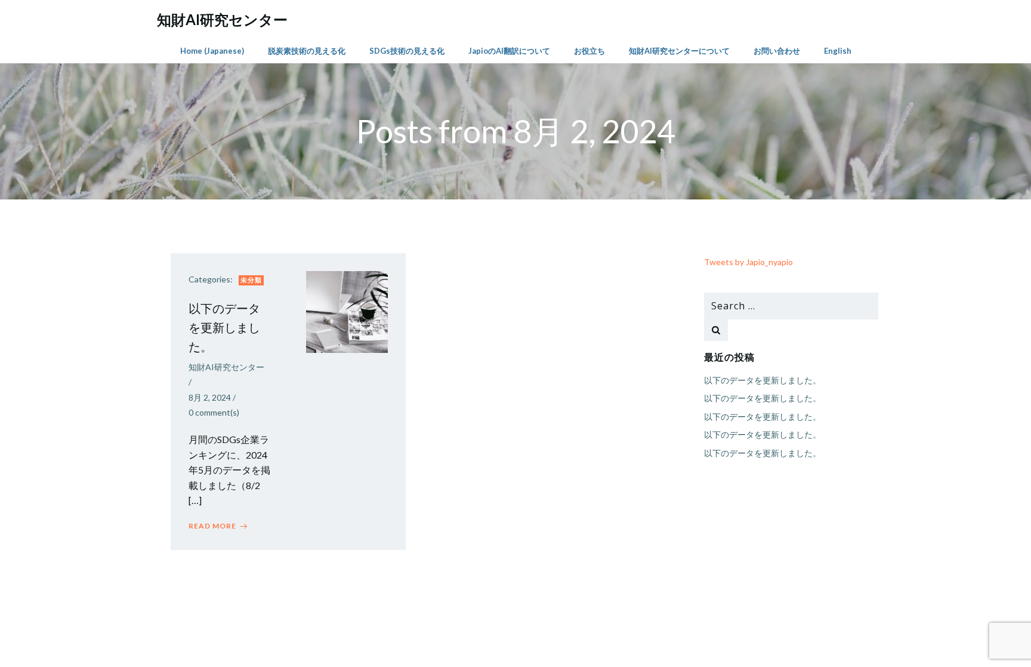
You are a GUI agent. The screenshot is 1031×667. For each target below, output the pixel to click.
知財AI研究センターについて (679, 51)
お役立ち (589, 51)
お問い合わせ (777, 51)
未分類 (251, 280)
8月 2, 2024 (210, 397)
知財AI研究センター (226, 367)
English (837, 51)
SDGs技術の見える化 (406, 51)
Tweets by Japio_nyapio (748, 262)
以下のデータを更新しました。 (762, 380)
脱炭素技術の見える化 (306, 51)
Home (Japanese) (212, 51)
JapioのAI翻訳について (509, 51)
